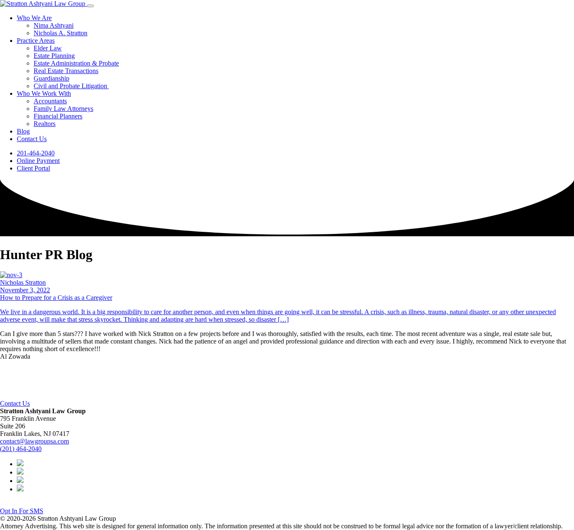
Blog (23, 131)
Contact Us (32, 138)
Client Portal (33, 168)
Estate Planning (54, 55)
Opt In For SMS (21, 510)
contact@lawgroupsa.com (34, 441)
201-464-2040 (36, 153)
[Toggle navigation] (90, 6)
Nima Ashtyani (54, 25)
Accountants (50, 101)
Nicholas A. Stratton (60, 33)
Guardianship (51, 78)
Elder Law (48, 48)
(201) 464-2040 (21, 448)
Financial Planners (58, 116)
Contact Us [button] (15, 403)
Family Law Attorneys (63, 108)
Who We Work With (44, 93)
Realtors (44, 123)
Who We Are (34, 17)
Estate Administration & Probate (76, 63)
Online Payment (38, 160)
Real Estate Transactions (66, 70)
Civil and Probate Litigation (71, 85)
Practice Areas (36, 40)
